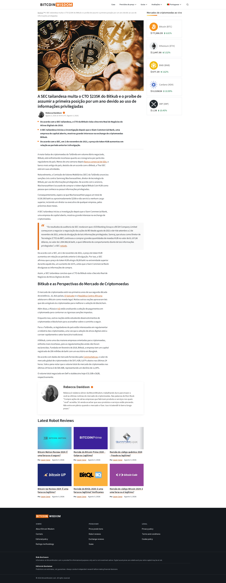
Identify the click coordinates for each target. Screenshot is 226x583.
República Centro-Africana (90, 295)
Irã (59, 308)
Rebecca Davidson (76, 387)
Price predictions (96, 529)
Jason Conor (45, 460)
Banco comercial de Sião (95, 161)
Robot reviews (95, 534)
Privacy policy (147, 529)
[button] (187, 4)
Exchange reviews (96, 539)
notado (63, 245)
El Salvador (69, 295)
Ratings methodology (45, 544)
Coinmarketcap (90, 357)
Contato (39, 534)
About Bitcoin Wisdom (45, 529)
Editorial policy (42, 539)
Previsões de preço (127, 4)
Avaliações (156, 4)
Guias (143, 4)
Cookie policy (147, 539)
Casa (113, 4)
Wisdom (48, 516)
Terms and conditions (151, 534)
